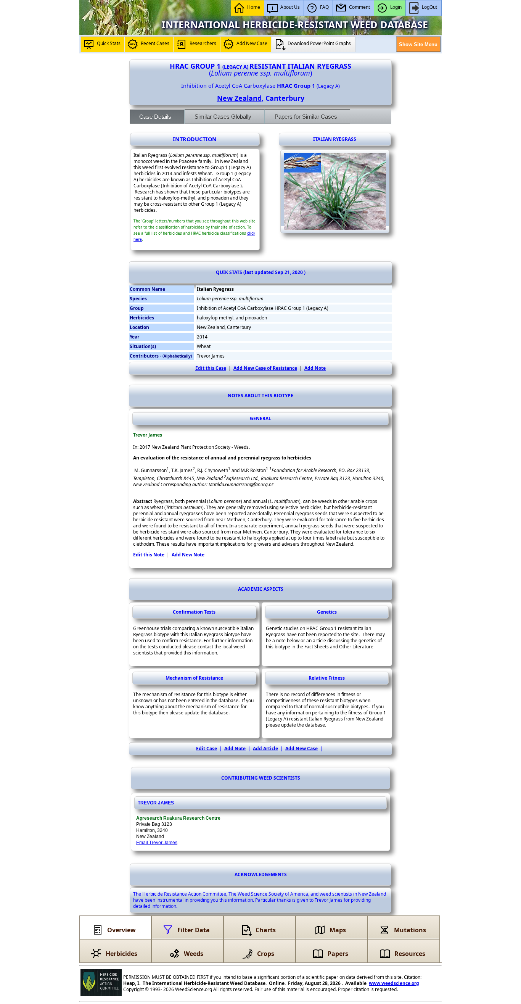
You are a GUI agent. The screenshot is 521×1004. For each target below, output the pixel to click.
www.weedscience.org (394, 983)
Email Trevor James (156, 842)
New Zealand (239, 98)
